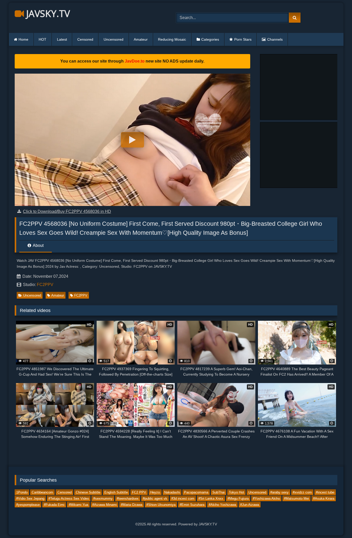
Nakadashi (172, 492)
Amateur (141, 39)
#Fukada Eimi (54, 505)
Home (23, 39)
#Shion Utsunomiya (160, 505)
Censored (85, 39)
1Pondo (22, 492)
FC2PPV (45, 284)
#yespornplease (28, 505)
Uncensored (113, 39)
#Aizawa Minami (104, 505)
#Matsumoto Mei (296, 498)
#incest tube (325, 492)
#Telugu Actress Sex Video (68, 498)
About (38, 245)
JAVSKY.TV (47, 13)
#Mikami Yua (78, 505)
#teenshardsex (128, 498)
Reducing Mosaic (172, 39)
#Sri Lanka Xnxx (210, 498)
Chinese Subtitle (88, 492)
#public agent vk (155, 498)
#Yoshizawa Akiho (266, 498)
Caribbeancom (42, 492)
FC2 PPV (139, 492)
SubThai (218, 492)
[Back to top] (336, 523)
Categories (210, 39)
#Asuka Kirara (323, 498)
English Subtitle (116, 492)
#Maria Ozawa (131, 505)
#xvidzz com (302, 492)
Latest (62, 39)
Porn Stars (243, 39)
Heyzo (155, 492)
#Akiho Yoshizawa (222, 505)
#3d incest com (182, 498)
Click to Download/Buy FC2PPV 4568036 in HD (67, 211)
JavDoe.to (135, 61)
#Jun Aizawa (249, 505)
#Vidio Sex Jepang (30, 498)
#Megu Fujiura (238, 498)
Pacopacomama (196, 492)
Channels (275, 39)
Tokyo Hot (236, 492)
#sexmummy (103, 498)
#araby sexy (279, 492)
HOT (42, 39)
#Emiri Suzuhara (192, 505)
